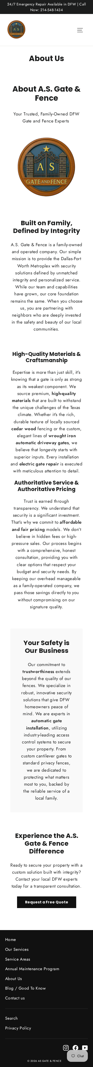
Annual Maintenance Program (32, 969)
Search (11, 1018)
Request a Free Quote (46, 902)
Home (10, 939)
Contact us (15, 998)
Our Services (16, 949)
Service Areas (17, 959)
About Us (13, 979)
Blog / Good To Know (25, 988)
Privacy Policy (18, 1028)
